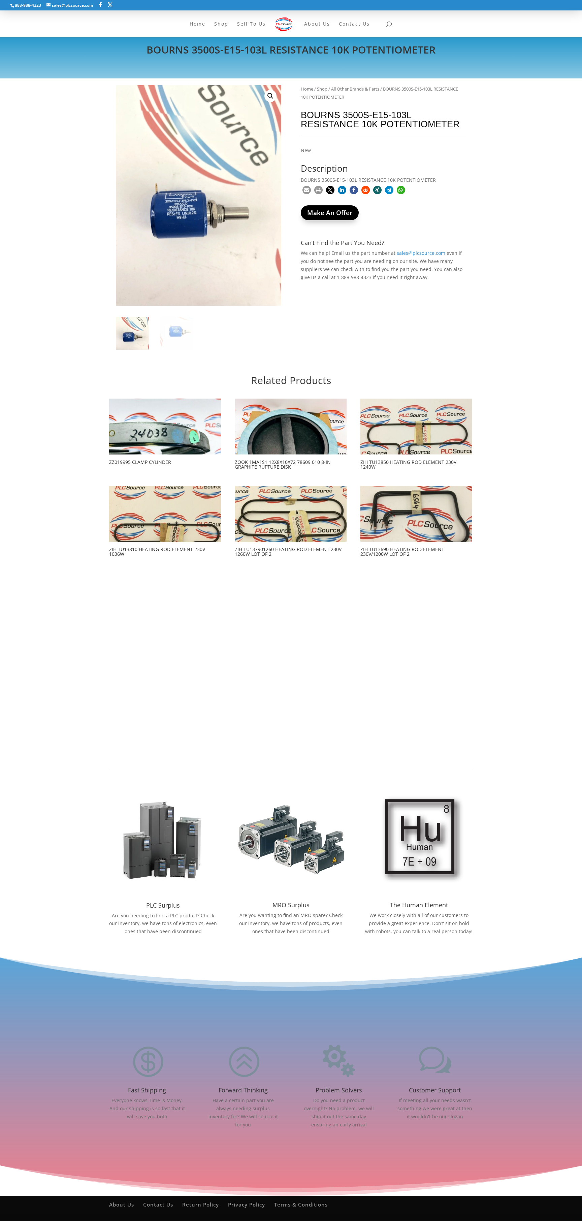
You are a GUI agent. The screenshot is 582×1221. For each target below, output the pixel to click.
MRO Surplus (291, 905)
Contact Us (158, 1204)
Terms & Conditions (301, 1204)
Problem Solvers (339, 1090)
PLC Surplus (163, 905)
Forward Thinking (243, 1090)
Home (307, 89)
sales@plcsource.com (421, 253)
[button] (270, 96)
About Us (121, 1204)
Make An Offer (329, 212)
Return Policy (200, 1204)
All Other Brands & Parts (355, 89)
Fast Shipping (147, 1090)
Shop (322, 89)
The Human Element (419, 905)
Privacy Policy (246, 1204)
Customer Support (435, 1090)
